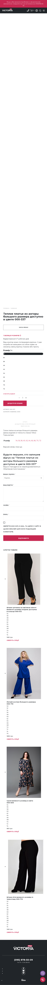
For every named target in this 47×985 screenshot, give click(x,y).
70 (4, 385)
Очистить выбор (9, 394)
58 (4, 361)
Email (6, 514)
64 (4, 373)
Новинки (14, 308)
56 (4, 357)
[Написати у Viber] (42, 973)
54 (4, 353)
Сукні (18, 412)
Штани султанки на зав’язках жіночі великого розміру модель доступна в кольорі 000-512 (22, 609)
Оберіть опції (13, 640)
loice (23, 980)
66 (4, 377)
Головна (6, 308)
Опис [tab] (25, 422)
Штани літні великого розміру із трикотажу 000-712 (20, 898)
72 (4, 389)
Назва (6, 505)
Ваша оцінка (9, 474)
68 (4, 381)
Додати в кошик (15, 403)
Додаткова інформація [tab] (25, 424)
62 (4, 369)
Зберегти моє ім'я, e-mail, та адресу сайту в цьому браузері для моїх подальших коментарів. (22, 529)
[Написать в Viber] (23, 973)
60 (4, 365)
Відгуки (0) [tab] (25, 426)
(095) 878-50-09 (23, 960)
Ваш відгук (8, 485)
